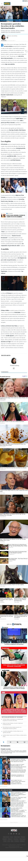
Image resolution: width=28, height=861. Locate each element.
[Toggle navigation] (2, 3)
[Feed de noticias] (16, 833)
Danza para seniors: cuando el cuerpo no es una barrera (15, 216)
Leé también (10, 213)
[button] (25, 51)
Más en (9, 624)
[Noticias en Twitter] (13, 833)
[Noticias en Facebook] (11, 833)
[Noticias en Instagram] (8, 833)
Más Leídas (4, 757)
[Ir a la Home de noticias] (14, 830)
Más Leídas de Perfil (6, 790)
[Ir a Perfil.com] (25, 0)
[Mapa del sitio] (19, 833)
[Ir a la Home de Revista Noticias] (6, 3)
